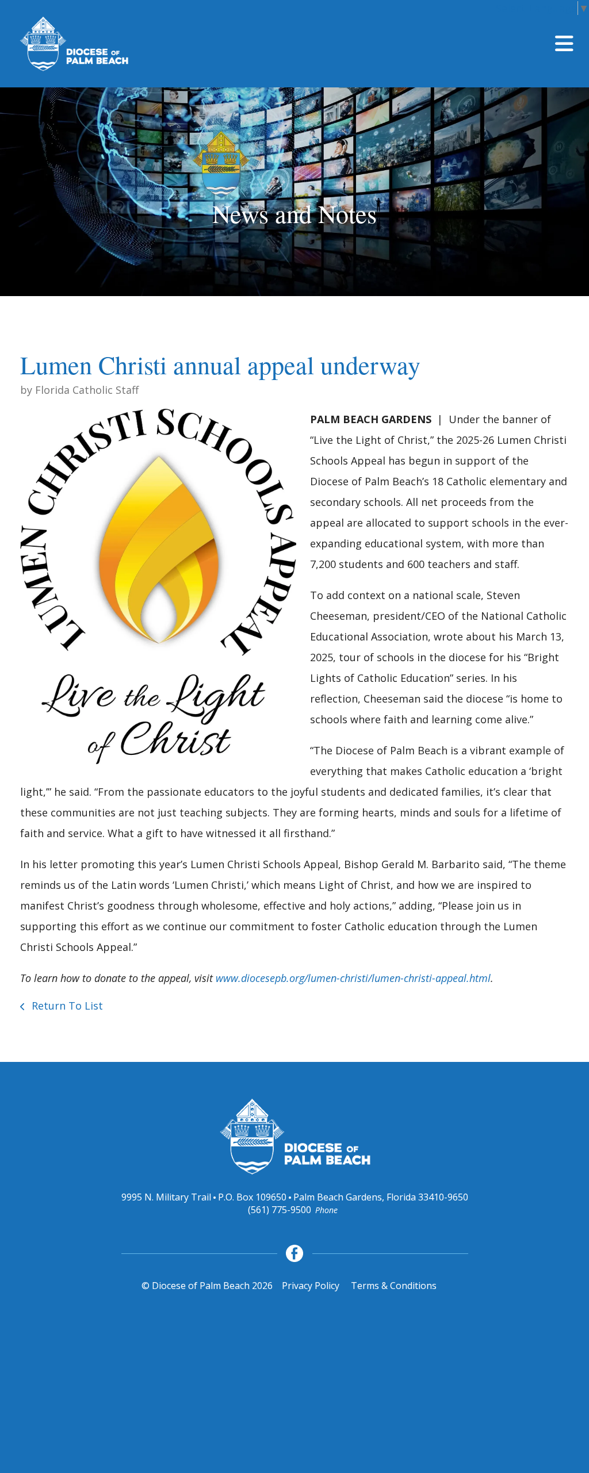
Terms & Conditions (394, 1285)
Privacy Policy (310, 1285)
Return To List (66, 1005)
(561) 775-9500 (279, 1209)
